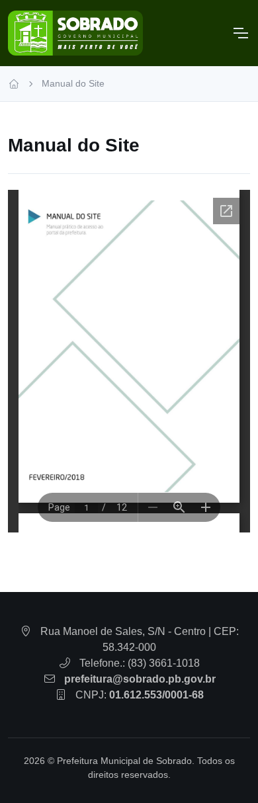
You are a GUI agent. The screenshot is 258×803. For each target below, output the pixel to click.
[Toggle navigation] (240, 33)
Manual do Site (73, 83)
